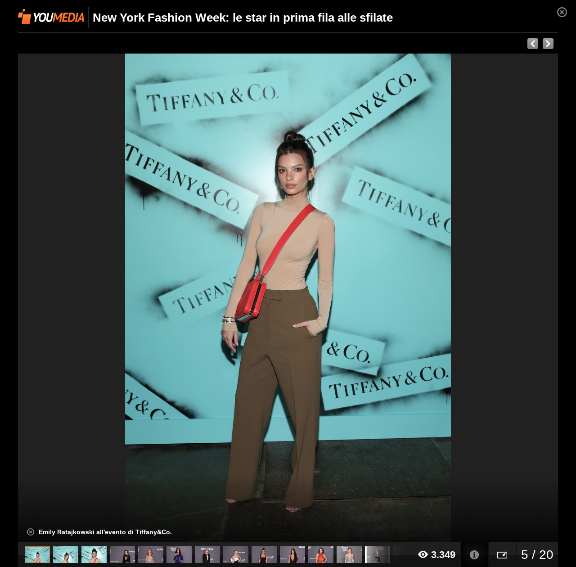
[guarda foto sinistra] (72, 298)
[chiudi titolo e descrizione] (30, 532)
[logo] (51, 16)
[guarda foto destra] (342, 298)
